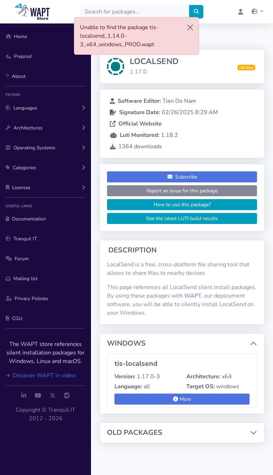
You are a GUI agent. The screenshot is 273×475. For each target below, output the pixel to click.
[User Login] (240, 11)
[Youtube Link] (38, 395)
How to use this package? (182, 204)
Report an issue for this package (182, 190)
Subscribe (185, 177)
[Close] (190, 27)
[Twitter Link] (52, 395)
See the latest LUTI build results (182, 218)
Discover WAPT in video (43, 375)
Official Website (140, 124)
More (184, 399)
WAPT (192, 296)
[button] (257, 12)
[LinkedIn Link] (23, 395)
